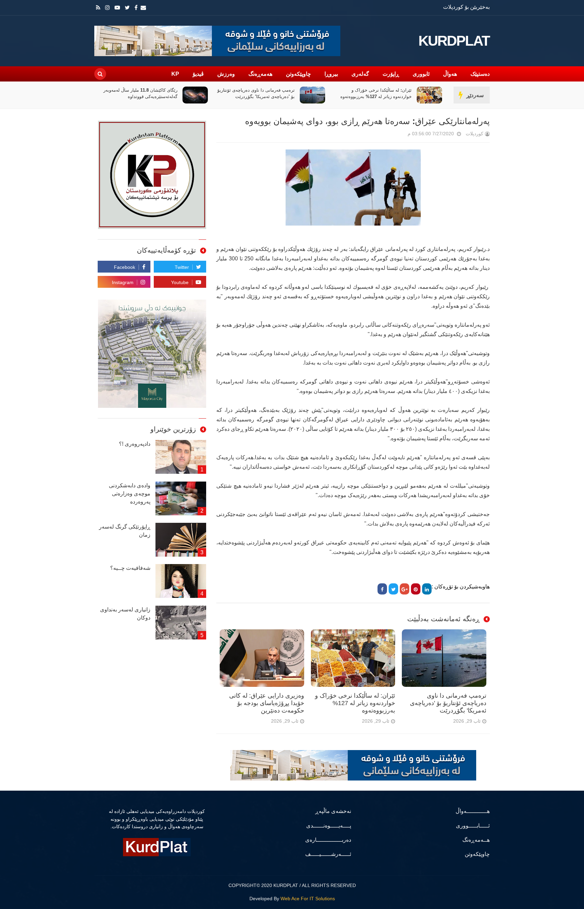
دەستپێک (480, 74)
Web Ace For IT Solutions (308, 898)
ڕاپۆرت (391, 74)
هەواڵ (450, 74)
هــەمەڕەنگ (476, 840)
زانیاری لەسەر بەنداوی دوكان (125, 614)
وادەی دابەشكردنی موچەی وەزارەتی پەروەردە (129, 494)
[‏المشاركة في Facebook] (382, 589)
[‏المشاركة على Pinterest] (415, 589)
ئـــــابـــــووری (473, 826)
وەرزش (226, 74)
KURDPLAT (454, 41)
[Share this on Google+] (404, 589)
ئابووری (421, 74)
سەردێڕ (475, 95)
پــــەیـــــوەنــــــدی (328, 826)
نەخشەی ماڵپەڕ (333, 811)
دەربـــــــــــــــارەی (328, 840)
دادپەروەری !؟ (134, 444)
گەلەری (360, 74)
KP (175, 74)
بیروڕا (331, 74)
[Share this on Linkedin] (427, 589)
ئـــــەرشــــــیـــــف (328, 854)
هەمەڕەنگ (260, 74)
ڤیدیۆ (198, 74)
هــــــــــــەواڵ (473, 811)
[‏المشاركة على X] (393, 589)
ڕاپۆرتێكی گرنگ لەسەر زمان (124, 531)
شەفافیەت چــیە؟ (130, 568)
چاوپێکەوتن (298, 74)
